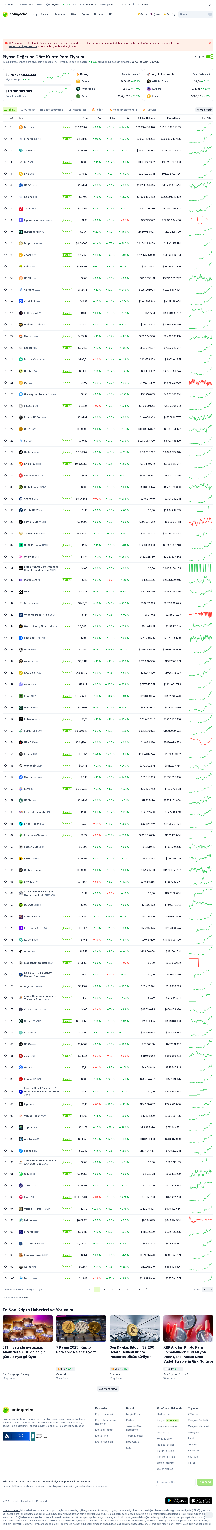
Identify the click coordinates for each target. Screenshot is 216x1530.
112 (138, 1289)
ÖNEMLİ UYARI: (11, 1510)
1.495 (31, 4)
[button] (108, 1389)
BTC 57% (115, 4)
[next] (146, 1289)
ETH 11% (126, 4)
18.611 (14, 4)
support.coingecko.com (23, 46)
